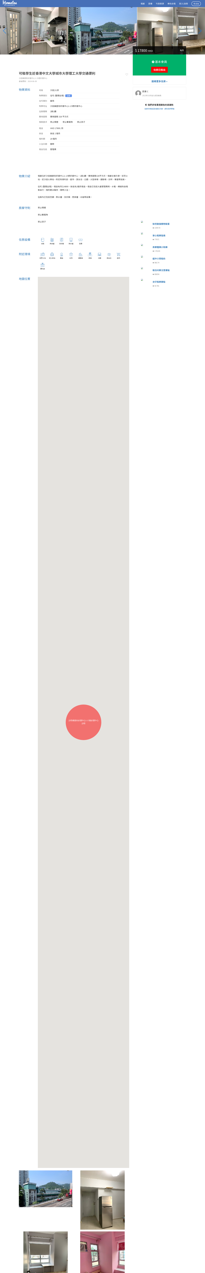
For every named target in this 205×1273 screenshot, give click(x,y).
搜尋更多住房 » (159, 81)
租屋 (143, 3)
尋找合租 (172, 3)
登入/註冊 (183, 3)
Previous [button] (6, 31)
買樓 (150, 3)
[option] (102, 30)
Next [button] (201, 31)
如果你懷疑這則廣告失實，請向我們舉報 (159, 108)
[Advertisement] (62, 59)
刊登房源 (160, 3)
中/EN (196, 3)
